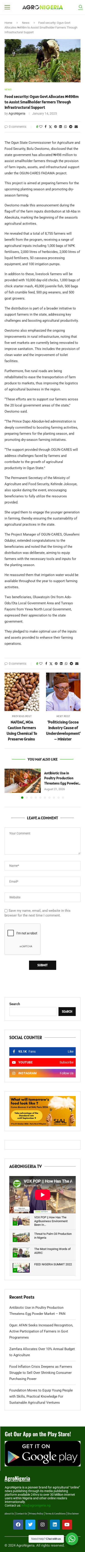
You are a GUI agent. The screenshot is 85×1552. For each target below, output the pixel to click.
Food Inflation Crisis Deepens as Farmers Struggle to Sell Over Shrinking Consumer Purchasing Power (40, 1373)
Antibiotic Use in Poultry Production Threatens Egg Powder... (62, 778)
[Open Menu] (7, 7)
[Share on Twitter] (50, 127)
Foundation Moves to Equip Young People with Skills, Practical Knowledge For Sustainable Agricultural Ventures (41, 1396)
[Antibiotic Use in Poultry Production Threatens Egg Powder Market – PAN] (23, 781)
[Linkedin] (55, 1525)
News (25, 22)
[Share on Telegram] (70, 126)
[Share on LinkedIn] (60, 126)
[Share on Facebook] (45, 126)
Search (14, 1004)
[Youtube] (67, 1525)
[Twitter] (30, 1525)
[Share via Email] (76, 126)
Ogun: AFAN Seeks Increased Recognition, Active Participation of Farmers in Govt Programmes (41, 1331)
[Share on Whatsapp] (65, 126)
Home (8, 22)
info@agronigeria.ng (36, 1505)
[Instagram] (43, 1525)
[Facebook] (18, 1525)
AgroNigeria (17, 113)
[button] (8, 783)
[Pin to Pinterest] (55, 126)
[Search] (80, 7)
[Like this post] (40, 126)
